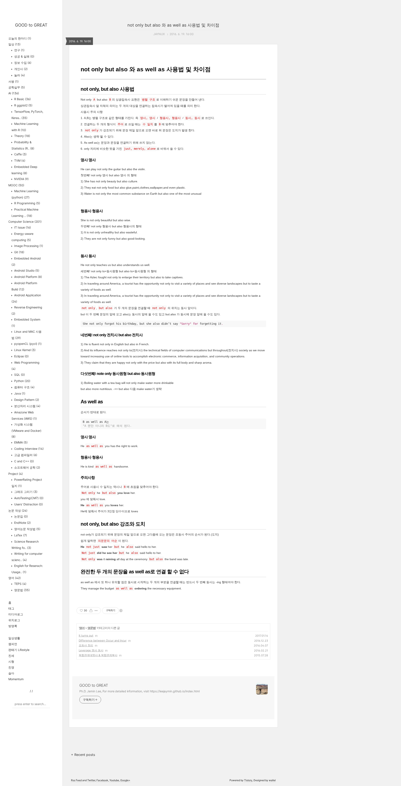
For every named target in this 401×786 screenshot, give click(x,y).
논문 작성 (17, 510)
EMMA (20, 442)
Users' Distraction (28, 504)
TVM (19, 160)
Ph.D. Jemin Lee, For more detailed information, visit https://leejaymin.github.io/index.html (139, 691)
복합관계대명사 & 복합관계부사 (98, 655)
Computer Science (25, 221)
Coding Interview (28, 448)
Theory (21, 136)
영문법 (21, 590)
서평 (13, 81)
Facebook (102, 780)
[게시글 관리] (96, 610)
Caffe (20, 154)
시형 (11, 661)
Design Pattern (26, 399)
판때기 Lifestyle (18, 650)
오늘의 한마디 (19, 38)
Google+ (125, 780)
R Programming (26, 203)
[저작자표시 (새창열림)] (121, 610)
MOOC (16, 185)
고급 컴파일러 (25, 455)
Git (18, 252)
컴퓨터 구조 (23, 387)
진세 (11, 655)
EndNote (22, 522)
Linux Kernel (24, 350)
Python (21, 381)
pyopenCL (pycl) (27, 343)
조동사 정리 (86, 645)
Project (15, 473)
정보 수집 (22, 62)
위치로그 (14, 620)
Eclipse (21, 356)
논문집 (20, 516)
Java (19, 393)
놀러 (19, 75)
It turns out (86, 635)
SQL (19, 374)
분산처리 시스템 (26, 406)
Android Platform (27, 277)
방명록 (12, 626)
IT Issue (22, 227)
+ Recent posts (83, 755)
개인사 (20, 69)
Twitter (91, 780)
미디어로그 (15, 614)
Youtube (114, 780)
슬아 (11, 673)
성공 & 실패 (23, 56)
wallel (272, 780)
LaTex (20, 535)
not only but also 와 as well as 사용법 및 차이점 (173, 25)
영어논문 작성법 (26, 529)
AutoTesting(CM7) (28, 498)
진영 (11, 667)
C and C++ (23, 461)
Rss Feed (76, 780)
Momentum (16, 679)
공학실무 (16, 87)
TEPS (19, 583)
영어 (14, 578)
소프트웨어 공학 (26, 467)
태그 (11, 608)
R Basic (22, 99)
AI (13, 93)
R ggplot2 (22, 105)
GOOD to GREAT (31, 25)
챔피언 (12, 644)
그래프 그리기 (25, 491)
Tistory (248, 780)
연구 (18, 50)
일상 (14, 44)
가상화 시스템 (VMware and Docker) (26, 430)
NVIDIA (21, 179)
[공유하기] (91, 610)
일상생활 (14, 638)
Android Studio (26, 270)
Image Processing (28, 246)
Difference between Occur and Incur (103, 640)
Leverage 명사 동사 (91, 650)
